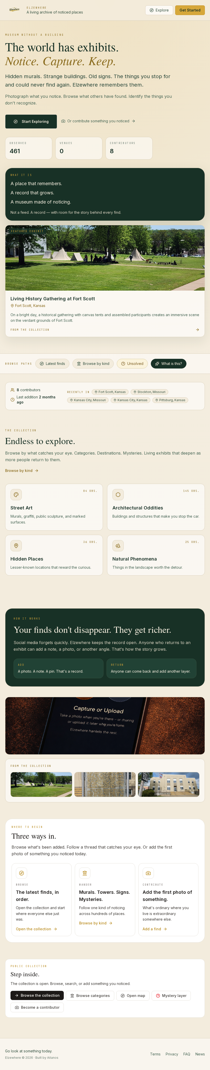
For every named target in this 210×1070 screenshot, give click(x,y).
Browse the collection (40, 995)
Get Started (190, 10)
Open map (136, 995)
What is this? (171, 363)
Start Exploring (35, 121)
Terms (155, 1054)
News (200, 1054)
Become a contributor (40, 1007)
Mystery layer (174, 995)
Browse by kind (96, 363)
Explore (162, 10)
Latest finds (55, 363)
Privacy (172, 1054)
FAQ (186, 1054)
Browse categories (93, 995)
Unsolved (135, 363)
